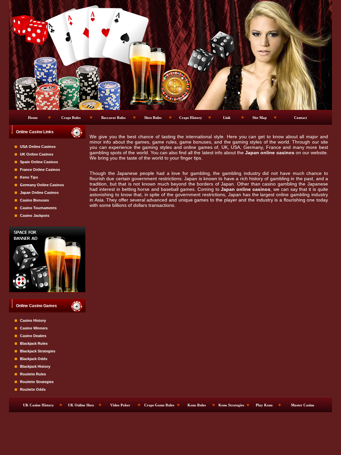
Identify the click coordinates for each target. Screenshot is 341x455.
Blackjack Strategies (37, 351)
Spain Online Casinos (39, 162)
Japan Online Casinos (39, 193)
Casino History (33, 320)
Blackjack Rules (34, 343)
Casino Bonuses (34, 200)
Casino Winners (34, 328)
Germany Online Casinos (42, 185)
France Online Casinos (40, 170)
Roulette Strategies (37, 382)
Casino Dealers (33, 336)
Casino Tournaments (38, 208)
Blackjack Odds (33, 359)
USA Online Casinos (38, 147)
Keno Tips (29, 177)
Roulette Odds (33, 389)
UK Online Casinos (36, 154)
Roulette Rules (33, 374)
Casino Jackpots (34, 216)
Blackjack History (35, 366)
